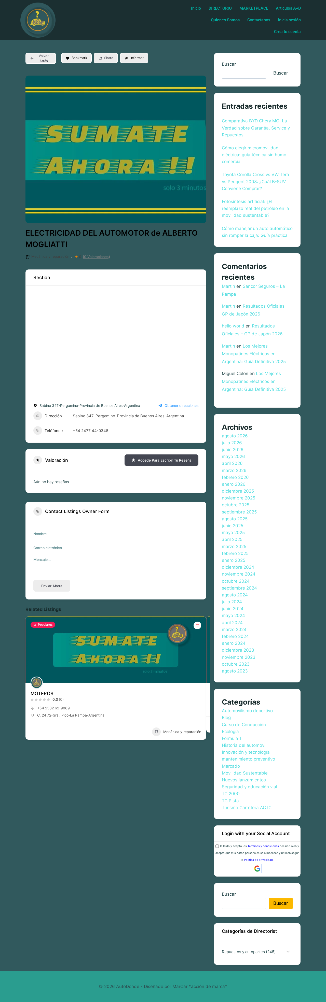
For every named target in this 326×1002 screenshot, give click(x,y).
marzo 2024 (234, 629)
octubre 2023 (236, 664)
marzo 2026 (234, 470)
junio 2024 (232, 608)
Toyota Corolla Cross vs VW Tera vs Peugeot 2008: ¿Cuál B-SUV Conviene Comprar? (255, 181)
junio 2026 (232, 449)
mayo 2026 (233, 456)
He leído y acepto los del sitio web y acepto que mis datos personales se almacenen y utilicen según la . (257, 853)
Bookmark (79, 58)
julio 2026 (232, 442)
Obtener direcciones (181, 405)
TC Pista (230, 800)
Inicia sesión (289, 20)
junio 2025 (232, 525)
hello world (233, 325)
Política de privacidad (258, 860)
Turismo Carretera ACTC (246, 807)
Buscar (229, 64)
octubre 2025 (235, 504)
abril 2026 (232, 463)
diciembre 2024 (238, 567)
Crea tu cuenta (287, 31)
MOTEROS (42, 693)
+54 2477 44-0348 (90, 430)
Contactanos (258, 20)
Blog (226, 717)
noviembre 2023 (238, 657)
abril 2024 (232, 622)
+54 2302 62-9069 (53, 708)
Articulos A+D (288, 8)
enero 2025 (233, 560)
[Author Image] (37, 683)
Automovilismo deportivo (247, 710)
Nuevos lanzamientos (244, 779)
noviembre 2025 (238, 497)
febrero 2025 (235, 553)
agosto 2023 (235, 671)
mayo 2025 (233, 532)
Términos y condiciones (263, 846)
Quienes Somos (225, 20)
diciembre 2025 (238, 491)
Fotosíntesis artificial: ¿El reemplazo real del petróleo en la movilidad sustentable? (255, 208)
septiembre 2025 (239, 511)
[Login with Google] (257, 868)
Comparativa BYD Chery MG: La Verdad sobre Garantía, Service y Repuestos (256, 127)
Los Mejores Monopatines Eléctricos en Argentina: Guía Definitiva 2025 (254, 353)
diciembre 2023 (238, 650)
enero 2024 (234, 643)
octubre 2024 (236, 581)
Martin (228, 286)
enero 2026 (234, 484)
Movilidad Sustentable (245, 773)
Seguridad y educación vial (249, 786)
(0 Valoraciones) (96, 257)
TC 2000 (231, 793)
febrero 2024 (235, 636)
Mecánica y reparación (50, 256)
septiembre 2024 (239, 588)
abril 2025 (232, 539)
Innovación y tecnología (246, 752)
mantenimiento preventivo (248, 759)
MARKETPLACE (253, 8)
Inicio (196, 8)
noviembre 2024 (238, 574)
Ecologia (230, 731)
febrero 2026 (235, 477)
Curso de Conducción (244, 724)
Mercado (231, 766)
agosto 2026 (235, 435)
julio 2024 (232, 601)
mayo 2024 (233, 615)
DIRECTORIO (220, 8)
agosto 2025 (235, 518)
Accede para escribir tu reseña (165, 460)
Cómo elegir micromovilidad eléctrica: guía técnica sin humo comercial (254, 154)
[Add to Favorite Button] (197, 625)
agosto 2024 (235, 594)
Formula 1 (231, 738)
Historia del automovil (244, 745)
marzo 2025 (234, 546)
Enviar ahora (51, 586)
